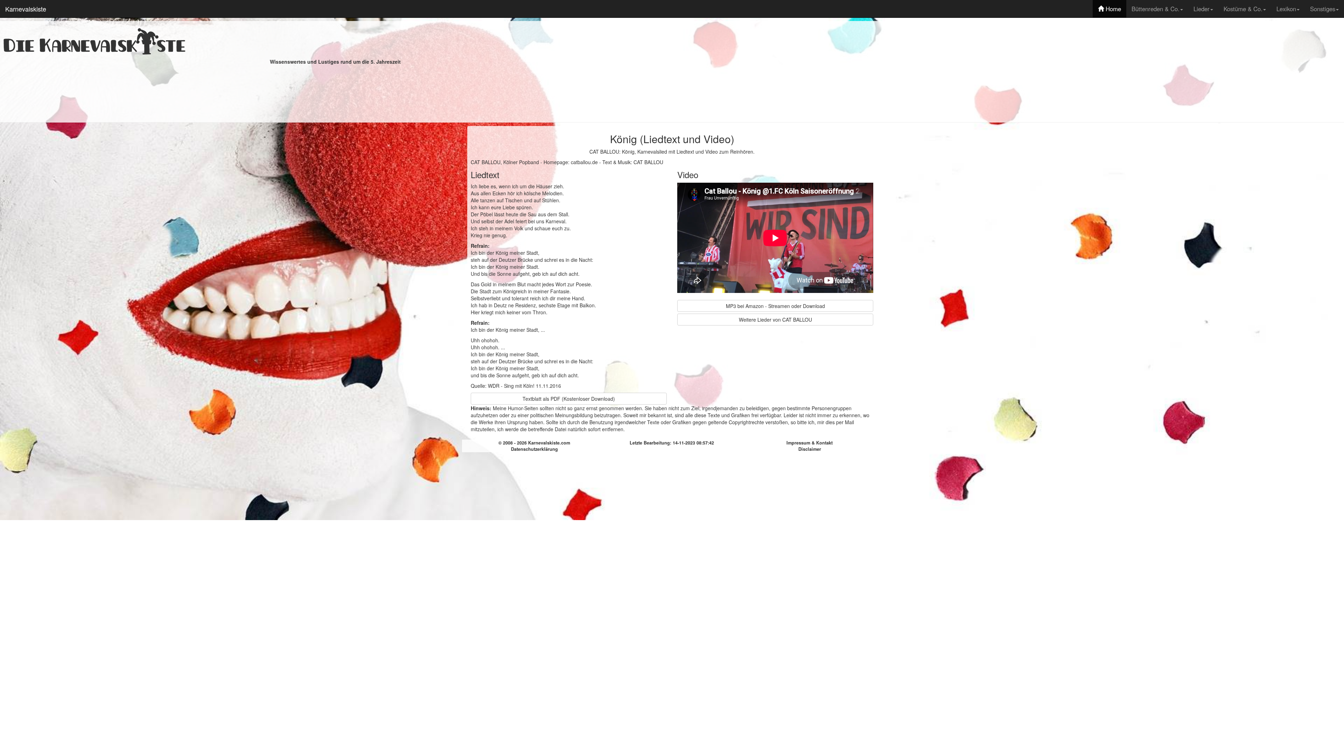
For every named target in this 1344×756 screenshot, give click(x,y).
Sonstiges (1322, 9)
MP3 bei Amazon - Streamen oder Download (775, 305)
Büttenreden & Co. (1156, 9)
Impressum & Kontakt (809, 443)
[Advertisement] (1009, 70)
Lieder (1202, 9)
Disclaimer (809, 449)
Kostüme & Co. (1243, 9)
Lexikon (1286, 9)
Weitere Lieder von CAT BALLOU (775, 319)
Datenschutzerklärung (534, 449)
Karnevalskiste (25, 8)
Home (1112, 9)
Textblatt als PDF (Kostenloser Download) (569, 398)
